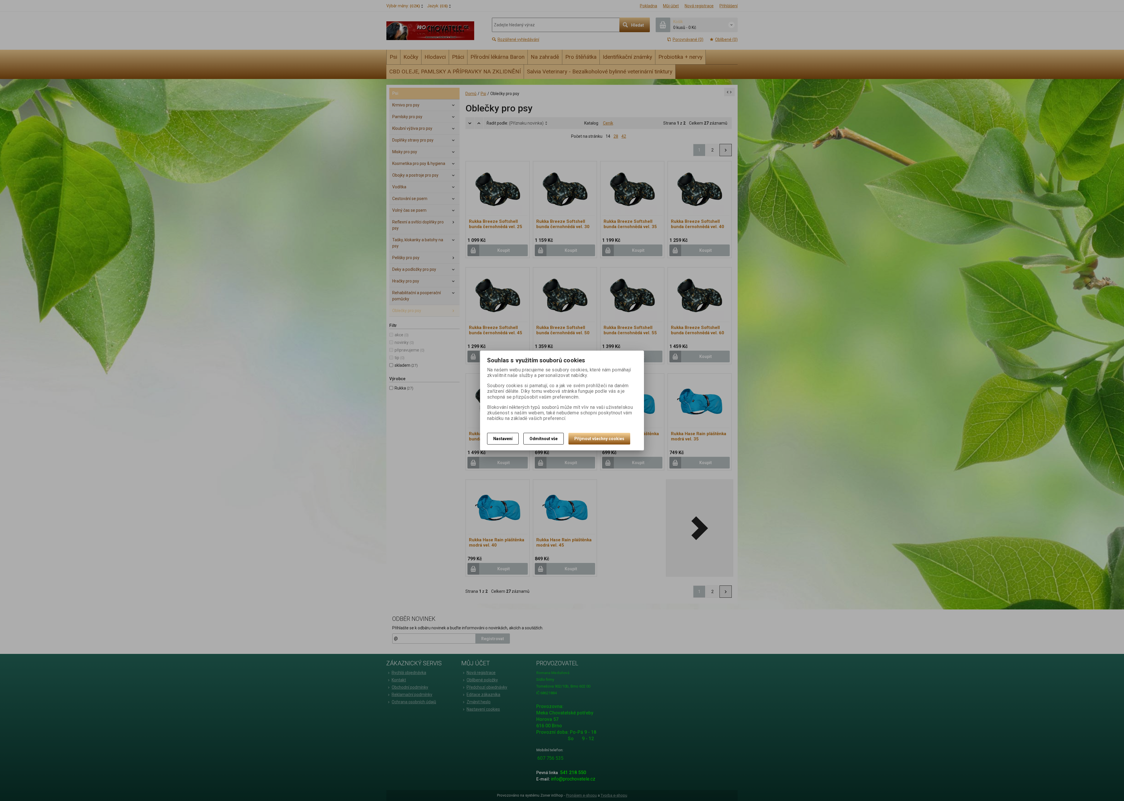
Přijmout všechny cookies (599, 438)
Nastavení (503, 438)
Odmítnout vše (544, 438)
